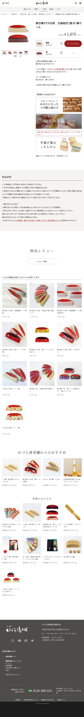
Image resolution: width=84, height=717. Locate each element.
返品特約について (62, 156)
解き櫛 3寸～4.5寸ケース (46, 14)
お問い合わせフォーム (13, 674)
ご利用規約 (17, 700)
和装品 (51, 9)
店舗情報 (8, 661)
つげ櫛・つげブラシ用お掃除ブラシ (47, 220)
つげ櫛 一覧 (22, 14)
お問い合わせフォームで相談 (42, 615)
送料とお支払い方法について (13, 662)
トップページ (4, 14)
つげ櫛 (44, 9)
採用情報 (8, 665)
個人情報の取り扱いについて (30, 700)
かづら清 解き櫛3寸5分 (60, 69)
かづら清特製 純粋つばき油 (23, 220)
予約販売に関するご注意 (13, 669)
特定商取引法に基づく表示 (47, 700)
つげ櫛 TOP (13, 14)
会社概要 (8, 656)
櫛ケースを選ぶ (32, 14)
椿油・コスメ (27, 9)
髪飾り (36, 9)
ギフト (58, 9)
